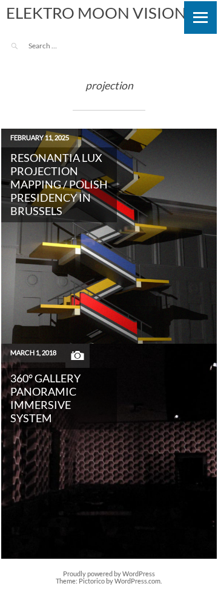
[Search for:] (62, 45)
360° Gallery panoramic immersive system (45, 398)
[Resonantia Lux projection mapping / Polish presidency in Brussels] (109, 236)
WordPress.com (137, 581)
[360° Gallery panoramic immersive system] (109, 451)
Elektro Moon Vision (96, 12)
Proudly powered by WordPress (109, 573)
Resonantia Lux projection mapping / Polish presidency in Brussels (59, 184)
